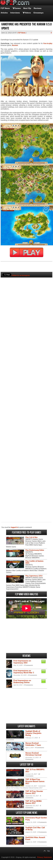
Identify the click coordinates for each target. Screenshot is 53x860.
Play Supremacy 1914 (33, 576)
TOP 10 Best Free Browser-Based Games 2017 (34, 781)
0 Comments (32, 675)
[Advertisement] (26, 395)
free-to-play (47, 43)
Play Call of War (31, 537)
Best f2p (27, 8)
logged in (14, 527)
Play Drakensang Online (34, 550)
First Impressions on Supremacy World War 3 (23, 672)
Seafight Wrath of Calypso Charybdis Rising (33, 733)
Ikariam (15, 45)
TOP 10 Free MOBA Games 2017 (33, 802)
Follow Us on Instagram (21, 275)
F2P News (5, 8)
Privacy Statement (44, 857)
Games (17, 8)
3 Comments (28, 665)
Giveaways (38, 13)
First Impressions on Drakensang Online (22, 681)
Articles (4, 13)
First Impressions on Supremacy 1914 (22, 662)
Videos (27, 13)
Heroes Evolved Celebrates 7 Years (33, 744)
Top (48, 851)
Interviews (15, 13)
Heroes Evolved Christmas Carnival (33, 754)
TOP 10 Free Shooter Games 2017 (34, 792)
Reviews (37, 8)
